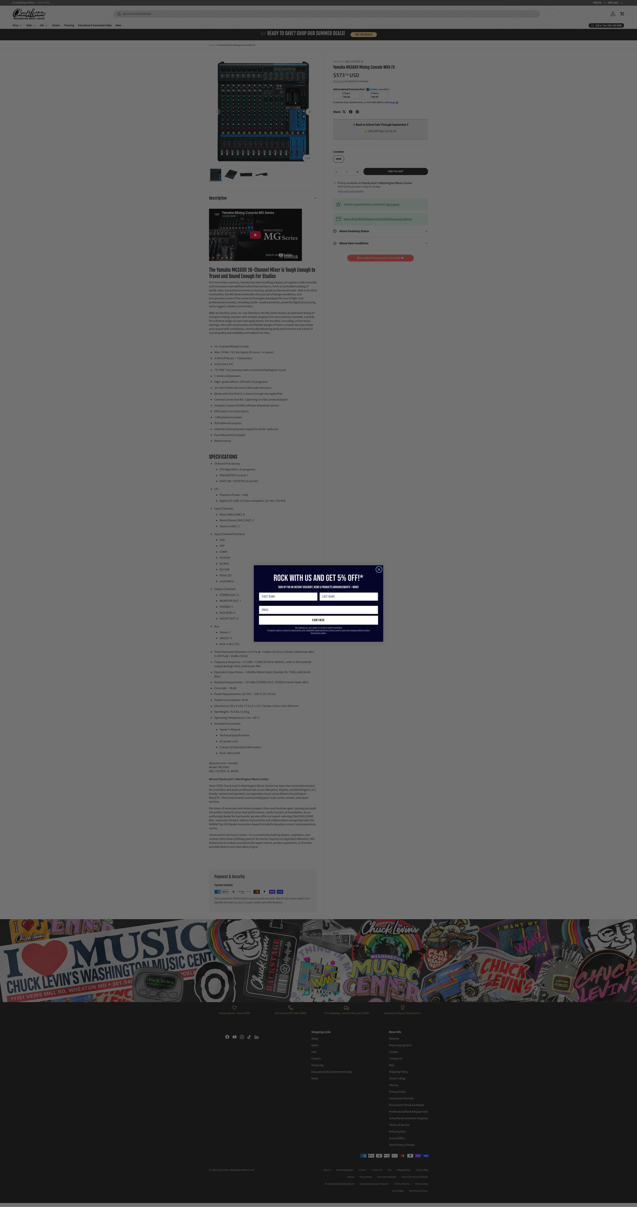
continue (318, 620)
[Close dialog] (379, 569)
